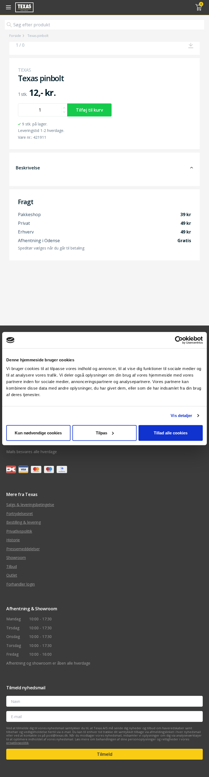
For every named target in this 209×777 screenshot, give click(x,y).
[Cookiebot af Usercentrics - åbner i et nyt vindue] (179, 340)
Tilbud (11, 566)
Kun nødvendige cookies (38, 432)
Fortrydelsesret (19, 513)
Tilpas (101, 432)
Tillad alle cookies (171, 432)
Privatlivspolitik (19, 531)
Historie (13, 539)
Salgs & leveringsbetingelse (30, 504)
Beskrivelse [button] (28, 168)
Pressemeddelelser (23, 548)
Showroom (16, 557)
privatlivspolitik (17, 742)
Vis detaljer (181, 415)
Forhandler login (20, 584)
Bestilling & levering (23, 522)
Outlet (11, 575)
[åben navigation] (7, 7)
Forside (15, 35)
